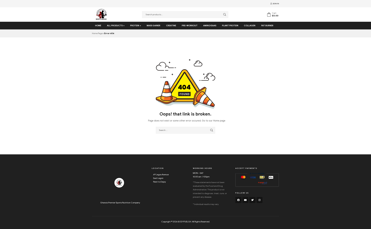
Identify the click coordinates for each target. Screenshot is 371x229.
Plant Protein (230, 25)
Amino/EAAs (209, 25)
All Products (115, 25)
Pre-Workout (190, 25)
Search (224, 14)
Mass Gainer (153, 25)
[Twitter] (252, 200)
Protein (134, 25)
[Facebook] (238, 200)
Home (98, 25)
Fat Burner (267, 25)
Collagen (249, 25)
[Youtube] (245, 200)
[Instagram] (260, 200)
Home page (219, 120)
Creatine (171, 25)
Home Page (97, 33)
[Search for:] (185, 130)
